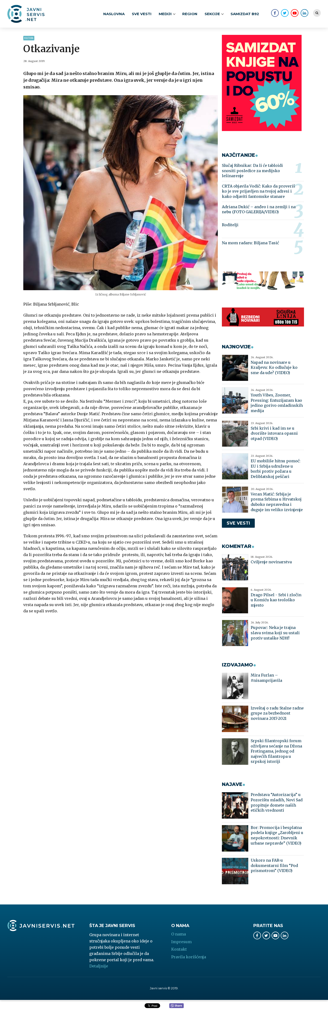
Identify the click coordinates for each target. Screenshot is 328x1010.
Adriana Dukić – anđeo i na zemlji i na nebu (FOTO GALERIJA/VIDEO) (259, 209)
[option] (120, 192)
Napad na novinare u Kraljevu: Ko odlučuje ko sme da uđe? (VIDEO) (274, 367)
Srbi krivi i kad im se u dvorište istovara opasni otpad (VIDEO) (274, 433)
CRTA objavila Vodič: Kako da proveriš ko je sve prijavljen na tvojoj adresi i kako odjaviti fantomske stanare (258, 191)
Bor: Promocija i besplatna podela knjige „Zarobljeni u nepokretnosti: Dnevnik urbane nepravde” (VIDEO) (277, 835)
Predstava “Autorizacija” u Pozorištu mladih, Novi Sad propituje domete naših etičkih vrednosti (277, 802)
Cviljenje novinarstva (271, 561)
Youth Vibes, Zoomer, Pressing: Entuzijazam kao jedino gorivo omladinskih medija (277, 403)
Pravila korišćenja (188, 956)
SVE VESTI (142, 14)
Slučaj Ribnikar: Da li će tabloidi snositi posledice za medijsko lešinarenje (252, 170)
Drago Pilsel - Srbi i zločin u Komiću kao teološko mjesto (276, 600)
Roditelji (230, 224)
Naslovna (114, 14)
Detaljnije (98, 966)
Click (176, 1006)
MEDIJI (165, 14)
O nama (178, 934)
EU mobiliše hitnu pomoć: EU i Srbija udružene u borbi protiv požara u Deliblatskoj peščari (275, 468)
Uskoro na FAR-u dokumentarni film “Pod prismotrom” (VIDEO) (274, 865)
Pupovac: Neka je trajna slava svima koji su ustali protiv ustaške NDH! (275, 632)
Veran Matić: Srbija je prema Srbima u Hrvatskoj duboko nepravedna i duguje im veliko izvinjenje (277, 502)
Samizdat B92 (245, 14)
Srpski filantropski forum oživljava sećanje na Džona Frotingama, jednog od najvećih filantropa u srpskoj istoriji (276, 751)
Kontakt (179, 949)
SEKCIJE (212, 14)
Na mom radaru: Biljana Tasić (250, 242)
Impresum (181, 941)
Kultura (28, 38)
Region (189, 14)
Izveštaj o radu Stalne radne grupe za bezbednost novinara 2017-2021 (277, 713)
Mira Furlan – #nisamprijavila (266, 678)
